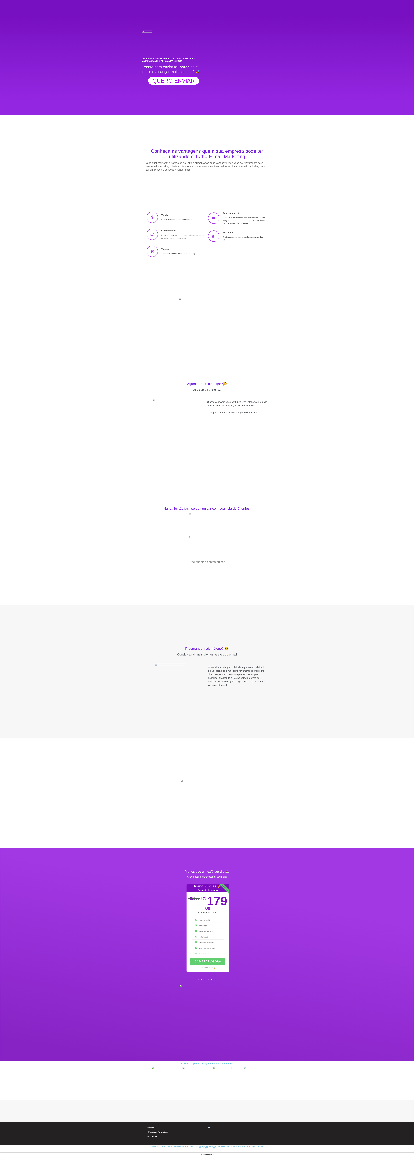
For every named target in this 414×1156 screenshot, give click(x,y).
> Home (150, 1128)
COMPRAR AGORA (208, 961)
